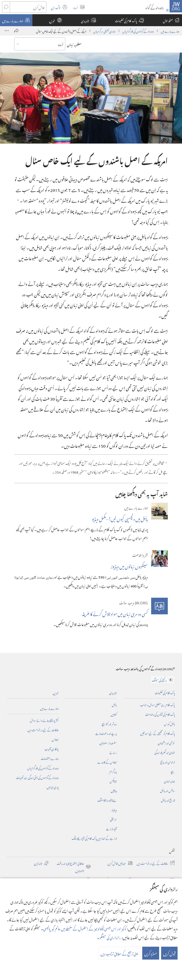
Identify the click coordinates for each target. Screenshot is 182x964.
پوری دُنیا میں (53, 786)
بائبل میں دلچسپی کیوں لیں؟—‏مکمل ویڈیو (120, 518)
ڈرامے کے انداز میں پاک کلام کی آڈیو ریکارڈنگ (94, 838)
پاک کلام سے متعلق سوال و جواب (157, 704)
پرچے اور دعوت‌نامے (106, 733)
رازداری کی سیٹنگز (110, 936)
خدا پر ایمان (169, 780)
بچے (173, 771)
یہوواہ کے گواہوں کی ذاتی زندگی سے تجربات (37, 777)
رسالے (113, 752)
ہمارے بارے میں (170, 30)
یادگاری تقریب (51, 748)
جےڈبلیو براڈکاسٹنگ (107, 799)
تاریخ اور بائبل (168, 799)
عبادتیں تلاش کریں (120, 863)
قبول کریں (169, 953)
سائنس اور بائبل (167, 790)
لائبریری (113, 692)
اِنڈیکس (113, 780)
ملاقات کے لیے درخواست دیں (43, 729)
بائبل (114, 704)
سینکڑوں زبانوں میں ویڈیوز (129, 565)
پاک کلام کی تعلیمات (165, 692)
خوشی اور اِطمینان (166, 742)
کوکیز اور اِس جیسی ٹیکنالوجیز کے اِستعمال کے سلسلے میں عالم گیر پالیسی (84, 928)
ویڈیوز (114, 809)
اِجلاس (55, 739)
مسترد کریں (150, 953)
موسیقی (113, 818)
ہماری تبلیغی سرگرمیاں (104, 30)
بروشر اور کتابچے (109, 723)
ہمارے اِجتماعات (50, 758)
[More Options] (7, 30)
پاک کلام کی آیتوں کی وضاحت (160, 714)
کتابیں (114, 714)
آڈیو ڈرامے (111, 828)
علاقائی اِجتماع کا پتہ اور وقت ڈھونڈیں (74, 866)
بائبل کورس (169, 723)
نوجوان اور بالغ (167, 761)
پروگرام (113, 771)
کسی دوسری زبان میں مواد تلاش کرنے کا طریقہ (115, 613)
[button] (129, 20)
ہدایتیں (114, 790)
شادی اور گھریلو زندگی (164, 752)
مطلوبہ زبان (74, 43)
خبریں (56, 692)
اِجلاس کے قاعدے (107, 761)
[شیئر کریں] (16, 30)
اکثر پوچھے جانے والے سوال (44, 719)
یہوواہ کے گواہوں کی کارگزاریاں (138, 30)
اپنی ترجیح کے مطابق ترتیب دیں (119, 953)
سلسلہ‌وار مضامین (108, 742)
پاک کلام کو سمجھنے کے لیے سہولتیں (157, 733)
